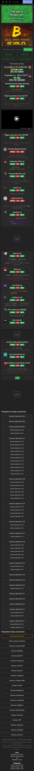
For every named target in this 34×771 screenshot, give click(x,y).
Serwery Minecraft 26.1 (17, 427)
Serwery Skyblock (17, 725)
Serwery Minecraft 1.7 (17, 621)
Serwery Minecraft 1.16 (17, 542)
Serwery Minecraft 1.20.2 (17, 495)
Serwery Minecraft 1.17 (17, 533)
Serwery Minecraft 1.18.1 (17, 528)
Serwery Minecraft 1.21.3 (17, 467)
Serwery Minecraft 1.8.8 (17, 615)
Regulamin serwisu (17, 759)
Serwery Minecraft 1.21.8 (17, 451)
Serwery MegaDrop (17, 690)
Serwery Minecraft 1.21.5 (17, 461)
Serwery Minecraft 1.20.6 (17, 482)
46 (17, 378)
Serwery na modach (17, 700)
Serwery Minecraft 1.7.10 (17, 624)
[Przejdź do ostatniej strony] (31, 378)
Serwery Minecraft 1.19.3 (17, 510)
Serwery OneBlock (17, 705)
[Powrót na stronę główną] (3, 2)
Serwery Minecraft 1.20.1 (17, 498)
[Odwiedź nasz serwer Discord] (6, 2)
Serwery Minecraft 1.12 (17, 585)
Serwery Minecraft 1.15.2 (17, 566)
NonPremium (21, 80)
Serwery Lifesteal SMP (17, 680)
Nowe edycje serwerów (17, 641)
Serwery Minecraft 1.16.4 (17, 548)
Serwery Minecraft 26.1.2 (17, 430)
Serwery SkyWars (17, 730)
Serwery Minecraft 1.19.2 (17, 513)
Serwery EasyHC (17, 671)
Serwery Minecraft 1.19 (17, 503)
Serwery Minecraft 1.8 (17, 609)
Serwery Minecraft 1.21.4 (17, 464)
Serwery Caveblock (17, 661)
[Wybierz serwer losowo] (10, 2)
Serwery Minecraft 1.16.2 (17, 554)
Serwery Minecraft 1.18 (17, 521)
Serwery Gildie (17, 685)
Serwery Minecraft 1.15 (17, 563)
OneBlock (20, 71)
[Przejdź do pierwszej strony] (3, 378)
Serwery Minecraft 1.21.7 (17, 454)
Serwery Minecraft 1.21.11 (17, 441)
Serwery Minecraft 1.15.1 (17, 569)
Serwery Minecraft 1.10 (17, 599)
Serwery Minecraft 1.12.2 (17, 588)
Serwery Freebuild (17, 675)
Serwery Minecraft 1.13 (17, 580)
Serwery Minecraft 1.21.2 (17, 470)
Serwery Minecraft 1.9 (17, 604)
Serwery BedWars (17, 651)
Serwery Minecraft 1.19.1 (17, 516)
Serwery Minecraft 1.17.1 (17, 536)
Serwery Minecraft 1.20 (17, 479)
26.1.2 (11, 80)
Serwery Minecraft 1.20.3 (17, 492)
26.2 (12, 71)
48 (27, 378)
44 (8, 378)
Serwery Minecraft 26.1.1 (17, 433)
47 (22, 378)
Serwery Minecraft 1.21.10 (17, 444)
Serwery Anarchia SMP (17, 646)
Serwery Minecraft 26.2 (17, 421)
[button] (9, 54)
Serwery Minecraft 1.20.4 (17, 488)
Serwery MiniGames (17, 695)
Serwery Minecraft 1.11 (17, 594)
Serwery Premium (17, 715)
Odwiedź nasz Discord (17, 754)
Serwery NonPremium (17, 710)
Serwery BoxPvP (17, 656)
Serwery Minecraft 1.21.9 (17, 448)
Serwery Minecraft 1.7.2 (17, 627)
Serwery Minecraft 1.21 (17, 438)
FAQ (17, 758)
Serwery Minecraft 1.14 (17, 575)
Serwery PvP (17, 720)
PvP (16, 71)
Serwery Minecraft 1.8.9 (17, 612)
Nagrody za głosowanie (17, 756)
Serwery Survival (17, 735)
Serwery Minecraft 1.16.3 (17, 551)
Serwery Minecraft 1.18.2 (17, 525)
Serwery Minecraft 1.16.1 (17, 557)
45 (13, 378)
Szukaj (28, 49)
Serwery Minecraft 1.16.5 (17, 545)
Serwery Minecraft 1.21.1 (17, 473)
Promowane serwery (17, 64)
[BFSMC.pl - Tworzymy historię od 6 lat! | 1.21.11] (17, 35)
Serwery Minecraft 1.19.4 (17, 506)
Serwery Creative (17, 666)
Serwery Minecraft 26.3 (17, 416)
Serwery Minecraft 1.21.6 (17, 457)
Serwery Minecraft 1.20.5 (17, 485)
